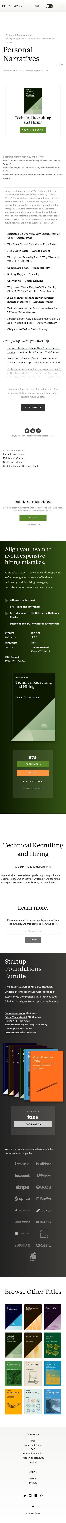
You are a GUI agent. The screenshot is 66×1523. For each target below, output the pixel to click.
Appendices (21, 38)
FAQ (33, 1449)
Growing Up (14, 280)
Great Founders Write (15, 1032)
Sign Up (33, 939)
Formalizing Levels (13, 454)
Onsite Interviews (12, 462)
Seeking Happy (16, 274)
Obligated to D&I (17, 329)
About (33, 1440)
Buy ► (33, 517)
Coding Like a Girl (18, 267)
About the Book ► (33, 524)
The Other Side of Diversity (23, 244)
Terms (33, 1478)
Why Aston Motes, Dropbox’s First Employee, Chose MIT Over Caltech (33, 289)
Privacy (33, 1482)
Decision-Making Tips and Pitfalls (21, 466)
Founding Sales (12, 1028)
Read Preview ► (33, 781)
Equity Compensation (15, 1013)
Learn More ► (33, 407)
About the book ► (33, 130)
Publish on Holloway (33, 1457)
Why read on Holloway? (33, 788)
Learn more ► (33, 764)
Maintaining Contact (14, 458)
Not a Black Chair (17, 250)
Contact (33, 1462)
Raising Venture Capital (16, 1017)
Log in (36, 6)
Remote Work (11, 1021)
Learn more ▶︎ (33, 1124)
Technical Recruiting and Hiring (19, 1024)
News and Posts (33, 1445)
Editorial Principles (33, 1453)
